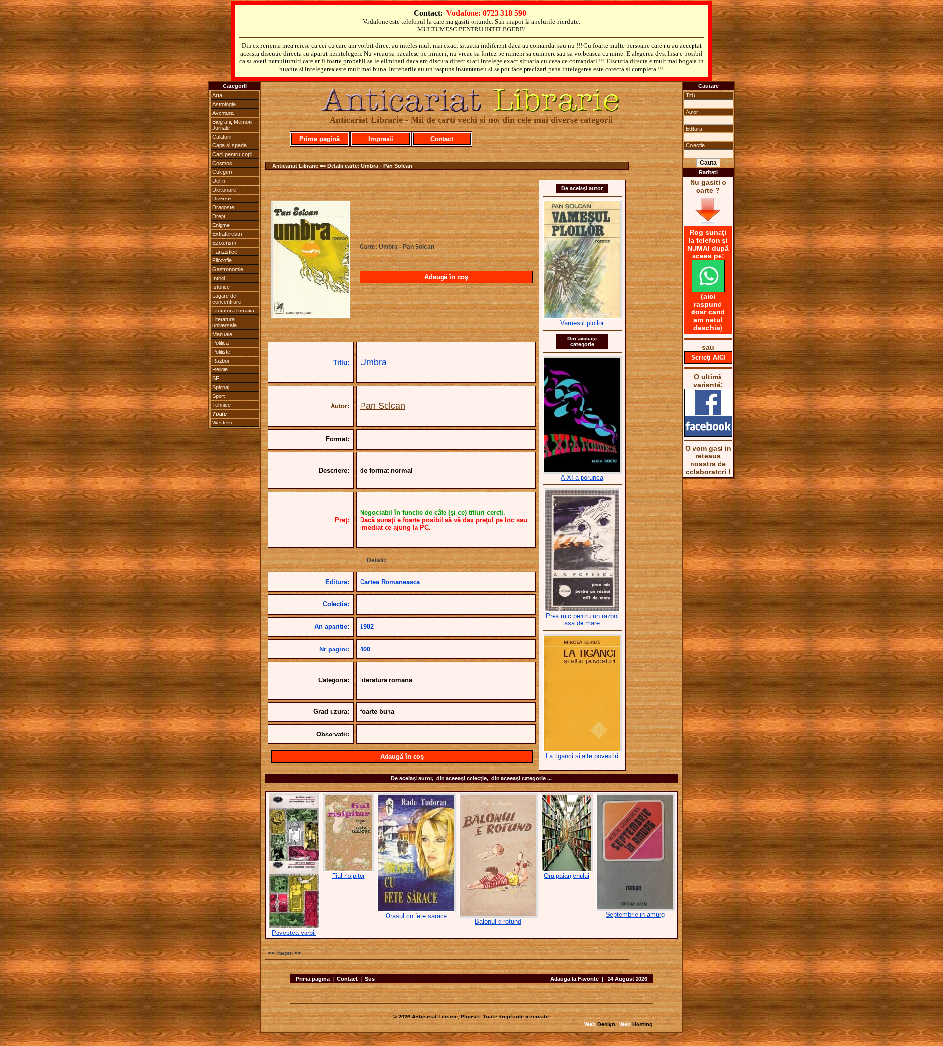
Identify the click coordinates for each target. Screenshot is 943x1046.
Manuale (222, 334)
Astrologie (224, 104)
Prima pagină (319, 138)
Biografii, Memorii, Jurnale (233, 125)
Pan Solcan (382, 406)
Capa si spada (229, 145)
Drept (218, 216)
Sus (370, 979)
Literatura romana (233, 310)
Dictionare (224, 190)
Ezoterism (224, 243)
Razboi (220, 361)
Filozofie (222, 260)
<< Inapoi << (284, 953)
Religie (220, 369)
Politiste (221, 352)
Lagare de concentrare (226, 299)
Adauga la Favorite (574, 979)
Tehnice (221, 405)
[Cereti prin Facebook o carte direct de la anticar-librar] (708, 434)
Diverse (221, 198)
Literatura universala (224, 322)
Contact (441, 138)
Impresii (380, 138)
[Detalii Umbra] (310, 315)
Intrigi (218, 278)
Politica (220, 343)
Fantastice (224, 251)
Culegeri (222, 172)
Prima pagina (313, 979)
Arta (217, 95)
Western (222, 422)
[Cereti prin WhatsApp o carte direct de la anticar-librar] (708, 290)
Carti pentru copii (232, 154)
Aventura (223, 113)
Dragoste (223, 207)
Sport (218, 396)
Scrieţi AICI (708, 357)
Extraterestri (227, 234)
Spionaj (220, 387)
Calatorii (221, 137)
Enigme (221, 225)
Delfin (218, 181)
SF (215, 378)
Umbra (373, 362)
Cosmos (222, 163)
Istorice (221, 287)
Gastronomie (227, 269)
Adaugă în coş (446, 277)
